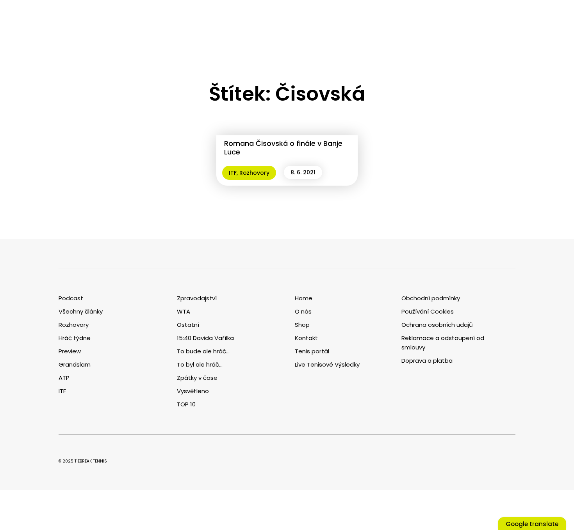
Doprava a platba (427, 360)
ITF (233, 173)
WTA (183, 311)
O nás (303, 311)
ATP (64, 378)
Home (303, 298)
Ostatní (188, 325)
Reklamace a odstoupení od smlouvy (442, 342)
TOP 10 (186, 404)
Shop (302, 325)
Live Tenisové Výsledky (327, 364)
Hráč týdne (75, 338)
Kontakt (306, 338)
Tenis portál (312, 351)
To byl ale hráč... (200, 364)
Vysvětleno (193, 391)
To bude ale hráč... (203, 351)
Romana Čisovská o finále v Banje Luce (283, 147)
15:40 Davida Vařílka (205, 338)
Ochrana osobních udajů (437, 325)
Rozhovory (254, 173)
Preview (70, 351)
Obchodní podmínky (430, 298)
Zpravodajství (197, 298)
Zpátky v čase (197, 378)
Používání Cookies (427, 311)
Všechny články (81, 311)
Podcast (71, 298)
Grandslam (75, 364)
